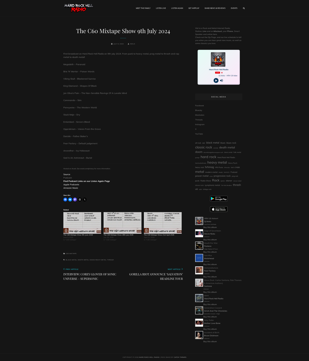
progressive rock (222, 175)
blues (222, 143)
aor (203, 143)
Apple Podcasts (71, 184)
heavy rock (199, 167)
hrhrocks (227, 167)
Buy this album (210, 227)
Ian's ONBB (235, 167)
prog (211, 176)
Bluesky (198, 110)
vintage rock (207, 189)
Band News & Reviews (215, 8)
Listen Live (161, 8)
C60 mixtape (71, 253)
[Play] (216, 80)
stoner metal (237, 181)
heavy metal (101, 260)
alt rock (198, 143)
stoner (229, 180)
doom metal (228, 152)
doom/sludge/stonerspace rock (213, 152)
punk (197, 181)
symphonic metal (212, 185)
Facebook (199, 105)
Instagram (199, 124)
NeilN (132, 44)
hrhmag (209, 167)
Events (234, 8)
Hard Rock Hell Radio (226, 157)
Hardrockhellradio (200, 163)
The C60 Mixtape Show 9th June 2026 (78, 235)
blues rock (231, 143)
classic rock (203, 147)
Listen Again (177, 8)
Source (66, 174)
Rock (215, 180)
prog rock (235, 176)
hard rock (208, 157)
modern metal (211, 172)
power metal (202, 175)
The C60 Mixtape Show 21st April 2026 (159, 235)
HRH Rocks (219, 167)
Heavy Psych (232, 163)
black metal (71, 260)
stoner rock (199, 185)
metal (199, 171)
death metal (83, 260)
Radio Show (205, 181)
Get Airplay (193, 8)
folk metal (237, 152)
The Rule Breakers (226, 185)
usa (200, 189)
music (221, 172)
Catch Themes (180, 357)
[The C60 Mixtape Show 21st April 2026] (163, 223)
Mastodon (199, 115)
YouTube (199, 134)
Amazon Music (70, 187)
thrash (110, 260)
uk (196, 188)
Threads (199, 119)
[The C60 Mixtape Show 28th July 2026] (122, 223)
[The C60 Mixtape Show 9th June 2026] (82, 223)
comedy (215, 148)
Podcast (234, 172)
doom (92, 260)
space (223, 181)
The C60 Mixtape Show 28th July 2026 (118, 235)
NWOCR (226, 172)
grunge (197, 157)
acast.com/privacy (87, 169)
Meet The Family (143, 8)
